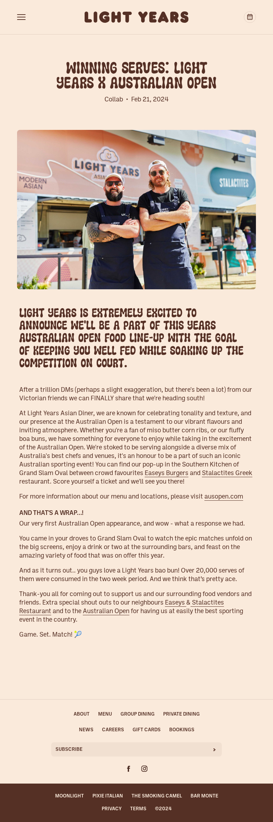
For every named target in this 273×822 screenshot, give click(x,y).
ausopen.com (223, 497)
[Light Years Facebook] (128, 768)
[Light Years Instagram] (144, 768)
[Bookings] (250, 17)
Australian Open (106, 611)
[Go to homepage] (137, 17)
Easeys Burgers (166, 473)
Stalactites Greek (227, 473)
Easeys (175, 603)
